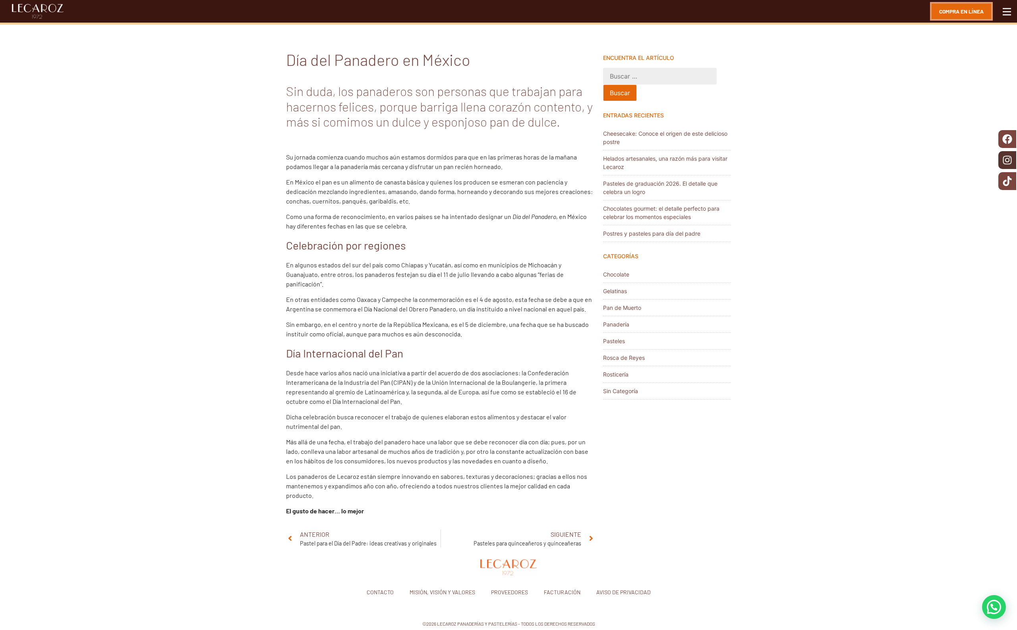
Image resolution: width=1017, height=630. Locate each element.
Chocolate (616, 274)
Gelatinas (615, 291)
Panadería (616, 324)
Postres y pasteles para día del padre (651, 233)
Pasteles (614, 341)
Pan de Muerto (622, 307)
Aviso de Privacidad (623, 592)
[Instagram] (1007, 160)
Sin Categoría (620, 391)
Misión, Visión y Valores (442, 592)
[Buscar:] (660, 76)
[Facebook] (1007, 139)
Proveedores (509, 592)
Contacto (380, 592)
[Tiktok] (1007, 181)
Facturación (562, 592)
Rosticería (615, 374)
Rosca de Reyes (624, 357)
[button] (994, 607)
